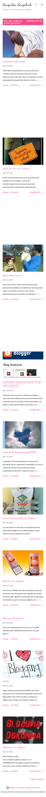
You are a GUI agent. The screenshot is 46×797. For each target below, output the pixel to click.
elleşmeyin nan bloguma (14, 747)
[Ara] (36, 4)
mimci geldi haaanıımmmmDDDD (19, 452)
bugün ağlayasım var (12, 275)
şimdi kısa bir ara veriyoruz (16, 168)
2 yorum (13, 639)
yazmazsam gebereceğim (14, 61)
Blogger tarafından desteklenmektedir (24, 788)
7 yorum (13, 539)
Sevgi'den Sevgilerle (17, 4)
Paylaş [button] (5, 85)
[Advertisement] (23, 112)
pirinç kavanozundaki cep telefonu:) (20, 518)
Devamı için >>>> (36, 85)
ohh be (6, 681)
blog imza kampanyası (13, 618)
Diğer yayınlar (37, 779)
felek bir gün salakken (14, 581)
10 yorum (14, 705)
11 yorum (14, 299)
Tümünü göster (34, 21)
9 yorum (13, 410)
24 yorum (14, 85)
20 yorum (14, 192)
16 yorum (14, 605)
